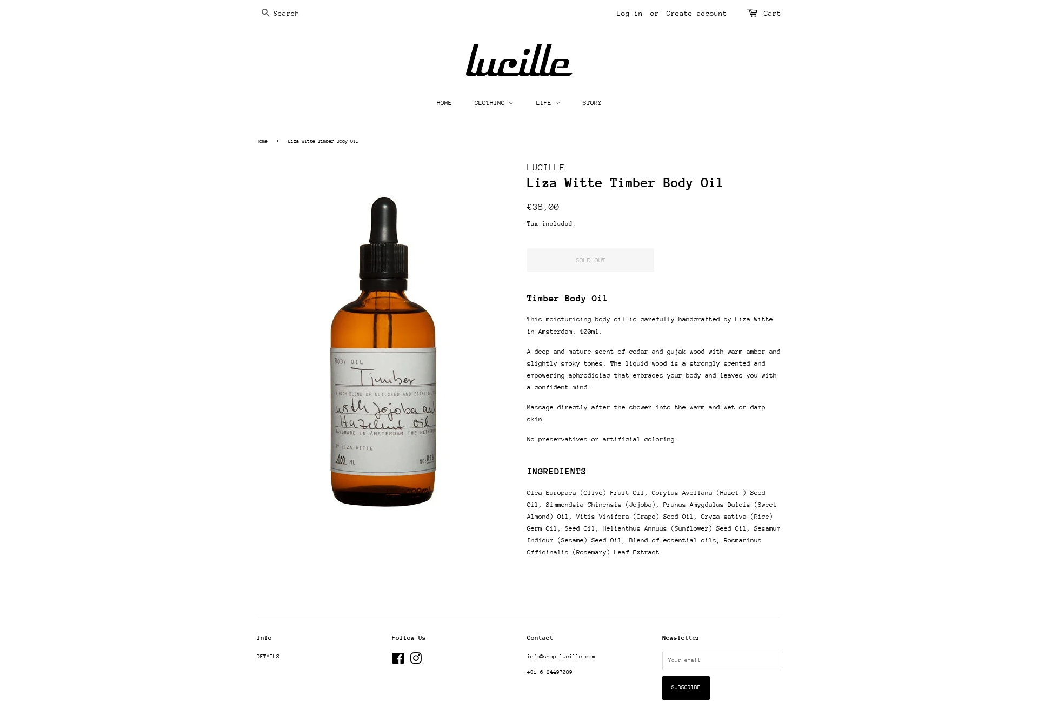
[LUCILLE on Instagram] (416, 661)
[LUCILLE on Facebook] (398, 661)
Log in (630, 13)
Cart (772, 13)
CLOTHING (492, 103)
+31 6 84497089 (550, 672)
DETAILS (268, 656)
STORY (592, 103)
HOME (444, 103)
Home (262, 141)
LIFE (545, 103)
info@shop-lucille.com (561, 656)
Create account (697, 13)
